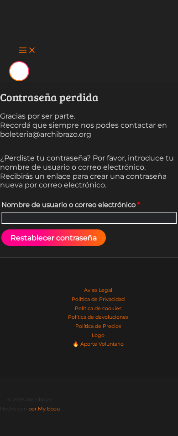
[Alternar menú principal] (27, 51)
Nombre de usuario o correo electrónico (70, 205)
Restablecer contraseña (53, 237)
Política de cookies (98, 308)
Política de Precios (98, 326)
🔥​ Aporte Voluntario (98, 344)
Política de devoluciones (98, 317)
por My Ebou (44, 408)
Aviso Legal (98, 290)
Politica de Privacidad (98, 299)
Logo (98, 335)
